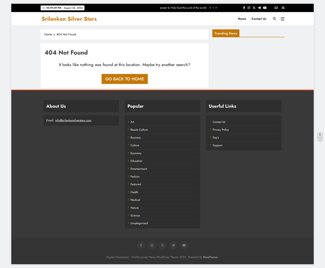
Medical (135, 200)
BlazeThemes (210, 257)
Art (132, 122)
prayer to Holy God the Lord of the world (183, 7)
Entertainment (139, 169)
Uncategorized (139, 223)
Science (135, 215)
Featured (136, 184)
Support (217, 145)
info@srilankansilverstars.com (73, 120)
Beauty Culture (139, 130)
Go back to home (124, 79)
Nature (135, 208)
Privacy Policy (221, 130)
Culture (135, 145)
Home (242, 19)
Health (134, 192)
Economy (136, 153)
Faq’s (216, 138)
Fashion (135, 176)
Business (136, 138)
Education (136, 161)
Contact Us (259, 19)
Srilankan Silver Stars (69, 19)
